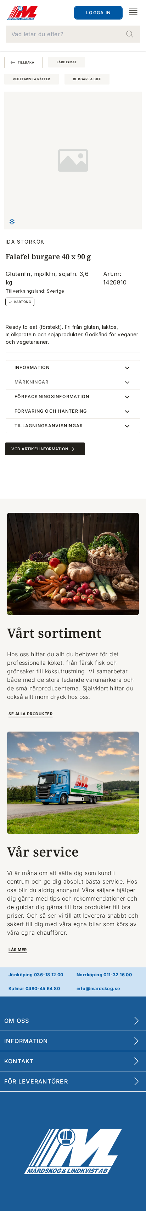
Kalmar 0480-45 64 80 (34, 988)
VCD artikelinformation (39, 448)
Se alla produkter (30, 713)
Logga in (98, 12)
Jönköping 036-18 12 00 (36, 974)
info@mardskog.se (98, 988)
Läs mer (18, 949)
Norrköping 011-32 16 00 (104, 974)
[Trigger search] (130, 34)
